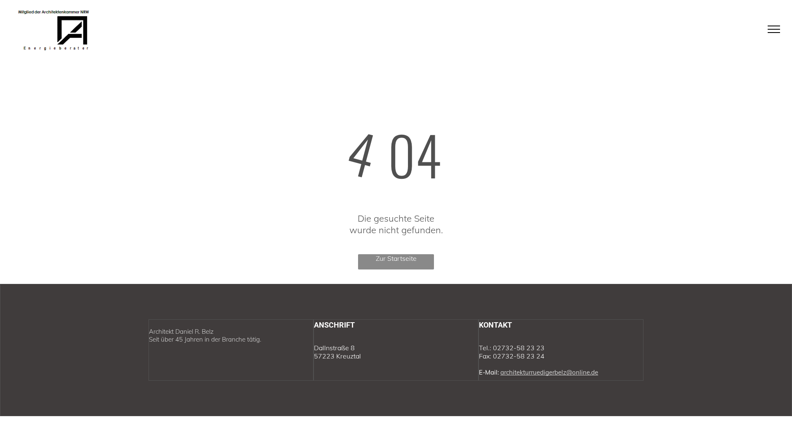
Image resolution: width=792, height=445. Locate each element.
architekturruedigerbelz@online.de (549, 372)
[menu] (774, 29)
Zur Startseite (396, 258)
